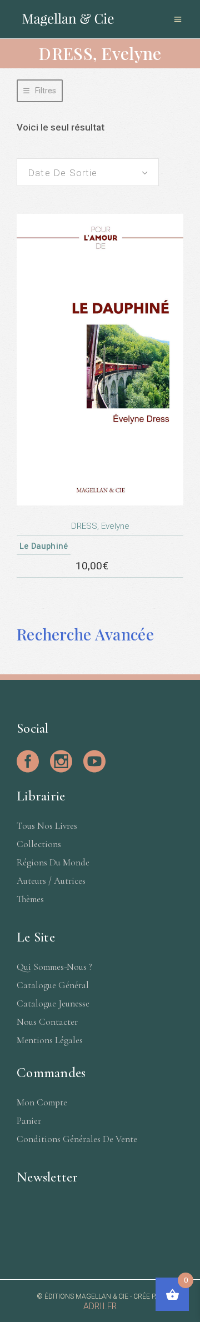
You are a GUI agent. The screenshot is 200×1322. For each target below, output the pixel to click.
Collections (39, 844)
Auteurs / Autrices (51, 881)
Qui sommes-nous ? (54, 967)
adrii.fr (100, 1306)
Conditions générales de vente (77, 1139)
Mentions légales (50, 1040)
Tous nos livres (47, 826)
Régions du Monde (53, 862)
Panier (29, 1120)
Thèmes (30, 899)
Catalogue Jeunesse (53, 1003)
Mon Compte (42, 1102)
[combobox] (88, 172)
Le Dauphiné (43, 546)
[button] (40, 90)
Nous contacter (47, 1022)
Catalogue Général (53, 985)
